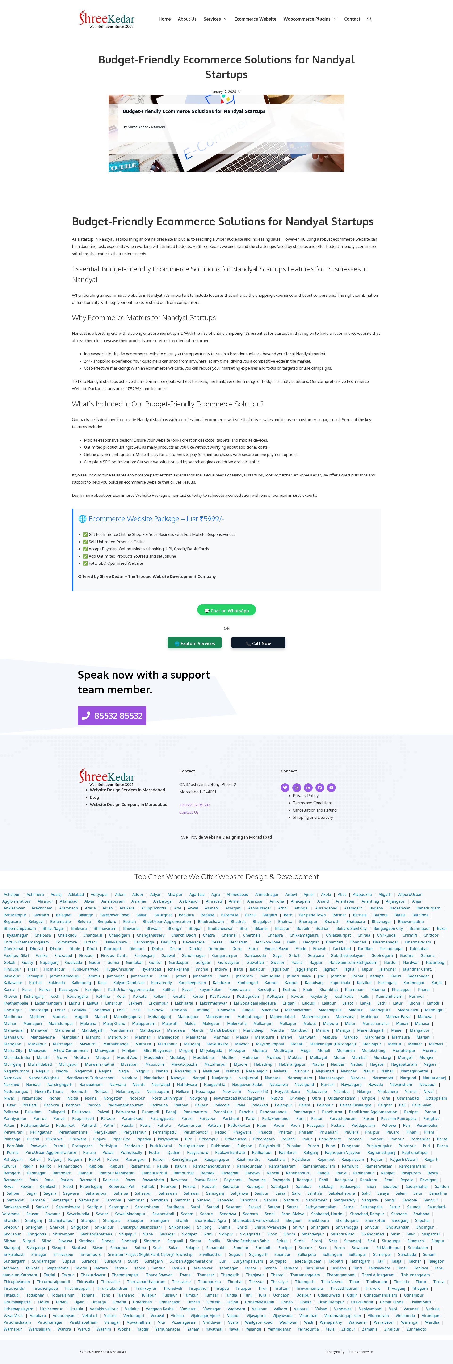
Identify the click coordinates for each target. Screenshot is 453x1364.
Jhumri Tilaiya (299, 976)
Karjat (437, 982)
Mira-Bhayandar (157, 1050)
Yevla (330, 1329)
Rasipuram (411, 1173)
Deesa (216, 942)
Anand (323, 901)
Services (212, 18)
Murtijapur (68, 1064)
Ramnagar (36, 1173)
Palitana (11, 1111)
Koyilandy (319, 996)
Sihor (272, 1234)
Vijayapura (256, 1315)
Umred (193, 1302)
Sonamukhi (216, 1247)
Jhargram (244, 976)
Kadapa (377, 976)
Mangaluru (14, 1037)
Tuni (248, 1295)
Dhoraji (36, 948)
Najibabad (325, 1071)
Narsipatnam (91, 1084)
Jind (321, 976)
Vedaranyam (64, 1315)
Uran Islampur (331, 1302)
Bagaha (376, 908)
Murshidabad (40, 1064)
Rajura (180, 1166)
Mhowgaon (105, 1050)
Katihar (168, 989)
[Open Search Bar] (369, 19)
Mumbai (359, 1057)
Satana (274, 1207)
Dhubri (56, 948)
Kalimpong (81, 982)
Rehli (323, 1179)
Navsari (327, 1084)
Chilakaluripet (338, 935)
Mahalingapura (127, 1016)
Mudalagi (178, 1057)
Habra (296, 962)
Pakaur (201, 1105)
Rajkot (45, 1166)
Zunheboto (416, 1329)
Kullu (364, 996)
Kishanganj (34, 996)
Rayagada (281, 1179)
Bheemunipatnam (20, 928)
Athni (283, 908)
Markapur (37, 1044)
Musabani (129, 1064)
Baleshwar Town (115, 915)
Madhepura (380, 1010)
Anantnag (370, 901)
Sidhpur (226, 1234)
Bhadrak (238, 921)
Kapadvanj (314, 982)
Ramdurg (350, 1166)
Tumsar (211, 1295)
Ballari (141, 915)
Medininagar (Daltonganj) (333, 1044)
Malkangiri (263, 1023)
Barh (288, 915)
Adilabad (76, 894)
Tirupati (222, 1288)
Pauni (279, 1125)
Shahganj (33, 1220)
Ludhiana (178, 1010)
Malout (309, 1023)
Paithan (181, 1105)
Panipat (411, 1111)
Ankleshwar (14, 908)
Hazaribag (435, 962)
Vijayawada (283, 1315)
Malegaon (211, 1023)
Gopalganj (49, 962)
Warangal (409, 1322)
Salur (418, 1193)
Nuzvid (277, 1098)
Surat (133, 1261)
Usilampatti (420, 1302)
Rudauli (209, 1186)
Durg (237, 948)
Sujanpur (282, 1254)
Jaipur (367, 969)
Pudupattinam (191, 1145)
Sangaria (370, 1200)
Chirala (364, 935)
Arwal (193, 908)
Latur (398, 1003)
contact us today (187, 495)
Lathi (382, 1003)
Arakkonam (42, 908)
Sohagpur (119, 1247)
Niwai (428, 1091)
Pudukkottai (161, 1145)
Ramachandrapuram (211, 1166)
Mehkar (415, 1044)
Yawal (234, 1329)
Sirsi (371, 1240)
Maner (397, 1030)
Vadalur (132, 1308)
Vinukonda (405, 1315)
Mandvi (322, 1030)
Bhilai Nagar (53, 928)
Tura (262, 1295)
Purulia (89, 1152)
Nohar (55, 1098)
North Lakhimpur (167, 1098)
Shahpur (88, 1220)
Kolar (121, 996)
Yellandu (253, 1329)
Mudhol (228, 1057)
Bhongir (175, 928)
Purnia (13, 1152)
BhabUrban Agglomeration (167, 921)
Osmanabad (408, 1098)
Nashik (139, 1084)
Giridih (295, 955)
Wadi (308, 1322)
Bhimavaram (105, 928)
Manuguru (264, 1037)
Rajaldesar (301, 1159)
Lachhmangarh (48, 1003)
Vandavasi (343, 1308)
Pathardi (89, 1125)
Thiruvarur (181, 1281)
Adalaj (56, 894)
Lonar (60, 1010)
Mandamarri (121, 1030)
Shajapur (135, 1220)
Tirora (438, 1281)
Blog (94, 797)
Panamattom (195, 1111)
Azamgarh (353, 908)
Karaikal (364, 982)
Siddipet (189, 1234)
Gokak (9, 962)
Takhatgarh (360, 1261)
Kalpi (102, 982)
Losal (136, 1010)
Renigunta (344, 1179)
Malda (190, 1023)
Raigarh (75, 1159)
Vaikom (280, 1308)
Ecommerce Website (256, 18)
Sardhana (175, 1207)
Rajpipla (96, 1166)
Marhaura (401, 1037)
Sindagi (108, 1240)
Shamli (182, 1220)
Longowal (101, 1010)
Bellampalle (60, 921)
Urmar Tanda (391, 1302)
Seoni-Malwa (292, 1213)
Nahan (162, 1071)
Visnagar (112, 1322)
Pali (402, 1105)
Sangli (390, 1200)
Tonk (105, 1295)
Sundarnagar (44, 1261)
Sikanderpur (313, 1234)
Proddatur (133, 1145)
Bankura (186, 915)
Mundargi (382, 1057)
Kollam (159, 996)
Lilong (414, 1003)
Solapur (192, 1247)
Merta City (13, 1050)
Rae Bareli (288, 1152)
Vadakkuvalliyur (104, 1308)
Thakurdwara (93, 1274)
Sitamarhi (416, 1240)
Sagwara (71, 1193)
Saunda (414, 1207)
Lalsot (348, 1003)
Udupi (43, 1302)
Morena (429, 1050)
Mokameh (346, 1050)
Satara (292, 1207)
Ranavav (252, 1173)
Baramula (229, 915)
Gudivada (73, 962)
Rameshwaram (378, 1166)
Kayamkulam (210, 989)
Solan (174, 1247)
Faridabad (342, 948)
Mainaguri (32, 1023)
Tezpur (68, 1274)
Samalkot (15, 1200)
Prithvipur (108, 1145)
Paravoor (207, 1118)
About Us (187, 18)
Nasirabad (161, 1084)
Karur (27, 989)
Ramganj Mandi (413, 1166)
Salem (401, 1193)
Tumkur (191, 1295)
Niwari (9, 1098)
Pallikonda (81, 1111)
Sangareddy (344, 1200)
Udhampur (414, 1295)
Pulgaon (244, 1145)
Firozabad (63, 955)
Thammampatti (125, 1274)
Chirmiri (410, 935)
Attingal (301, 908)
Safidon (442, 1186)
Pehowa (389, 1125)
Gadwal (168, 955)
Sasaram (234, 1207)
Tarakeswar (202, 1268)
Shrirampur (63, 1234)
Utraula (76, 1308)
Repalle (406, 1179)
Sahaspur (143, 1193)
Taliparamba (57, 1268)
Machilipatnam (298, 1010)
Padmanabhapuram (125, 1105)
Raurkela (111, 1179)
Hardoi (390, 962)
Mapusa (330, 1037)
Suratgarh (154, 1261)
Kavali (187, 989)
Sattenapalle (371, 1207)
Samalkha (438, 1193)
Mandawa (176, 1030)
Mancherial (65, 1030)
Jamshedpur (142, 976)
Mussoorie (154, 1064)
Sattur (394, 1207)
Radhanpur (262, 1152)
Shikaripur (104, 1227)
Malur (350, 1023)
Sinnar (195, 1240)
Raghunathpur (415, 1152)
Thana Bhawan (159, 1274)
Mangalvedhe (42, 1037)
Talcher (414, 1261)
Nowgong (198, 1098)
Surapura (113, 1261)
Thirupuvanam (17, 1281)
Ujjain (79, 1302)
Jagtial (349, 969)
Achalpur (12, 894)
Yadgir (143, 1329)
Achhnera (35, 894)
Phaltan (285, 1132)
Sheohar (422, 1220)
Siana (148, 1234)
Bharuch (332, 921)
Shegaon (294, 1220)
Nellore (182, 1091)
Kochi (55, 996)
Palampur (283, 1105)
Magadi (81, 1016)
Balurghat (163, 915)
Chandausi (92, 935)
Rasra (433, 1173)
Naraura (358, 1077)
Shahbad (421, 1213)
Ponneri (376, 1139)
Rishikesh (47, 1186)
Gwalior (278, 962)
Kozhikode (344, 996)
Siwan (98, 1247)
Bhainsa (285, 921)
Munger (426, 1057)
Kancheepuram (192, 982)
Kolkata (140, 996)
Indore (221, 969)
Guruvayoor (229, 962)
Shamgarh (159, 1220)
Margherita (375, 1037)
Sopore (305, 1247)
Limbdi (433, 1003)
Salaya (383, 1193)
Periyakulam (105, 1132)
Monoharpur (403, 1050)
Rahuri (35, 1159)
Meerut (394, 1044)
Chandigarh (119, 935)
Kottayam (275, 996)
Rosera (189, 1186)
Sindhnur (152, 1240)
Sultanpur (357, 1254)
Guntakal (134, 962)
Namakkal (13, 1077)
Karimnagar (414, 982)
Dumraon (217, 948)
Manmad (221, 1037)
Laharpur (113, 1003)
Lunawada (225, 1010)
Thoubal (235, 1281)
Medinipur (372, 1044)
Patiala (127, 1125)
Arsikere (127, 908)
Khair (308, 989)
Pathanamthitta (35, 1125)
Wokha (124, 1329)
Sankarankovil (16, 1207)
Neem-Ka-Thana (49, 1091)
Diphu (157, 948)
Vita (161, 1322)
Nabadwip (263, 1064)
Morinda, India (17, 1057)
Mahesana (345, 1016)
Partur (317, 1118)
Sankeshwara (68, 1207)
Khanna (378, 989)
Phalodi (265, 1132)
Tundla (231, 1295)
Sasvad (254, 1207)
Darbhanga (144, 942)
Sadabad (304, 1186)
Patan (9, 1125)
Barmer (339, 915)
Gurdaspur (179, 962)
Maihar (10, 1023)
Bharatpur (308, 921)
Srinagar (39, 1254)
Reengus (304, 1179)
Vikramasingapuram (342, 1315)
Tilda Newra (332, 1281)
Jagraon (331, 969)
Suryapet (278, 1261)
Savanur (53, 1213)
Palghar (385, 1105)
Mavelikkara (217, 1044)
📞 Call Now (258, 643)
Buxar (442, 928)
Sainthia (314, 1193)
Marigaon (12, 1044)
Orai (386, 1098)
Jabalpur (257, 969)
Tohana (88, 1295)
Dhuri (92, 948)
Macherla (269, 1010)
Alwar (89, 901)
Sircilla (214, 1240)
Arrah (108, 908)
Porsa (442, 1139)
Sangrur (431, 1200)
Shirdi (242, 1227)
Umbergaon (169, 1302)
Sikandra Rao (343, 1234)
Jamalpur (35, 976)
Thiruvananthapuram (146, 1281)
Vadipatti (188, 1308)
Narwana (117, 1084)
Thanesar (205, 1274)
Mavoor (242, 1044)
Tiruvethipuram (344, 1288)
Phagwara (242, 1132)
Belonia (84, 921)
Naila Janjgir (256, 1071)
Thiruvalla (85, 1281)
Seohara (250, 1213)
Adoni (120, 894)
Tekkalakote (379, 1268)
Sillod (46, 1240)
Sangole (410, 1200)
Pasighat (431, 1118)
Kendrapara (240, 989)
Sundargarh (14, 1261)
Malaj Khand (114, 1023)
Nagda (62, 1071)
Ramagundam (249, 1166)
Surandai (90, 1261)
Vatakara (38, 1315)
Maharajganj (159, 1016)
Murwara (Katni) (99, 1064)
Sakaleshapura (342, 1193)
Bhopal (195, 928)
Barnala (360, 915)
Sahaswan (168, 1193)
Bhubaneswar (220, 928)
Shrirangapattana (96, 1234)
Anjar (417, 901)
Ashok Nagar (259, 908)
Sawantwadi (163, 1213)
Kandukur (222, 982)
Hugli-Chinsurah (119, 969)
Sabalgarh (280, 1186)
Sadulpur (391, 1186)
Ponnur (397, 1139)
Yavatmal (214, 1329)
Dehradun (238, 942)
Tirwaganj (396, 1288)
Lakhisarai (184, 1003)
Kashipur (93, 989)
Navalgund (304, 1084)
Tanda (139, 1268)
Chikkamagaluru (304, 935)
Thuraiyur (279, 1281)
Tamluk (121, 1268)
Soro (323, 1247)
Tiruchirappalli (77, 1288)
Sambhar (136, 1200)
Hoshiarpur (54, 969)
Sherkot (57, 1227)
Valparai (301, 1308)
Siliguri (29, 1240)
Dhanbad (358, 942)
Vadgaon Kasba (160, 1308)
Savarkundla (78, 1213)
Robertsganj (91, 1186)
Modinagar (284, 1050)
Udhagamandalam (380, 1295)
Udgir (352, 1295)
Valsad (321, 1308)
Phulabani (329, 1132)
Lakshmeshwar (213, 1003)
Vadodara (236, 1308)
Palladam (33, 1111)
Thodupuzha (209, 1281)
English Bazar (277, 948)
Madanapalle (330, 1010)
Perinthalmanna (73, 1132)
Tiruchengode (45, 1288)
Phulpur (372, 1132)
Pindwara (77, 1139)
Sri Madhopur (388, 1247)
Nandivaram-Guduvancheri (90, 1077)
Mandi (197, 1030)
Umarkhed (142, 1302)
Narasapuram (299, 1077)
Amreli (234, 901)
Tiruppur (244, 1288)
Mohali (324, 1050)
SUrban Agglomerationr (191, 1261)
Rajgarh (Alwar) (404, 1159)
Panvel (59, 1118)
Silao (411, 1234)
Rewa (8, 1186)
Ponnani (355, 1139)
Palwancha (125, 1111)
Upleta (305, 1302)
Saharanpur (96, 1193)
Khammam (355, 989)
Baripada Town (312, 915)
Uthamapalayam (18, 1308)
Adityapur (99, 894)
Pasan (368, 1118)
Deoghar (311, 942)
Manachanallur (375, 1023)
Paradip (108, 1118)
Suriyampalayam (248, 1261)
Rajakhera (276, 1159)
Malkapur (288, 1023)
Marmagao (63, 1044)
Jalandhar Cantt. (417, 969)
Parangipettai (162, 1118)
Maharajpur (188, 1016)
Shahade (399, 1213)
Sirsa (333, 1240)
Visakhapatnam (83, 1322)
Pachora (51, 1105)
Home (165, 18)
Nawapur (427, 1084)
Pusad (108, 1152)
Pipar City (121, 1139)
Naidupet (211, 1071)
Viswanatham (139, 1322)
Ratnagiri (88, 1179)
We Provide (192, 837)
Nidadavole (317, 1091)
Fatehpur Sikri (16, 955)
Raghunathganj (381, 1152)
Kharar (424, 989)
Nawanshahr (401, 1084)
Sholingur (425, 1227)
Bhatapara (355, 921)
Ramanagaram (282, 1166)
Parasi (187, 1118)
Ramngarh (62, 1173)
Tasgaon (338, 1268)
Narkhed (11, 1084)
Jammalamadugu (65, 976)
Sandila (270, 1200)
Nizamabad (32, 1098)
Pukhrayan (221, 1145)
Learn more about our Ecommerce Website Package (119, 495)
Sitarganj (12, 1247)
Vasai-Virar (13, 1315)
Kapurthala (340, 982)
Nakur (368, 1071)
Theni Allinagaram (378, 1274)
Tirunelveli (173, 1288)
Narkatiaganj (434, 1077)
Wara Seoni (384, 1322)
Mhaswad (37, 1050)
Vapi (393, 1308)
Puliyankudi (269, 1145)
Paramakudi (132, 1118)
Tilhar (354, 1281)
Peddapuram (363, 1125)
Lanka (365, 1003)
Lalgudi (308, 1003)
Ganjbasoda (255, 955)
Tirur (262, 1288)
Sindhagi (129, 1240)
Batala (400, 915)
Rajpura (117, 1166)
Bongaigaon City (388, 928)
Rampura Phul (154, 1173)
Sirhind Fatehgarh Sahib (248, 1240)
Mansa (242, 1037)
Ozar (11, 1105)
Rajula (162, 1166)
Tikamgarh (305, 1281)
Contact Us (189, 812)
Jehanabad (202, 976)
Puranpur (407, 1145)
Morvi (61, 1057)
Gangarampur (225, 955)
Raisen (159, 1159)
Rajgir (28, 1166)
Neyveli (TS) (258, 1091)
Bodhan (323, 928)
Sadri (371, 1186)
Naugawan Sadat (247, 1084)
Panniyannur (15, 1118)
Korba (197, 996)
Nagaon (377, 1064)
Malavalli (170, 1023)
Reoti (389, 1179)
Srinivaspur (64, 1254)
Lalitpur (329, 1003)
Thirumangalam (415, 1274)
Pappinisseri (83, 1118)
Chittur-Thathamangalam (26, 942)
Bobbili (303, 928)
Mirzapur (237, 1050)
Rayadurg (257, 1179)
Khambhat (328, 989)
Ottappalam (436, 1098)
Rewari (26, 1186)
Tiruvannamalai (310, 1288)
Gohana (427, 955)
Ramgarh (12, 1173)
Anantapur (345, 901)
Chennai (229, 935)
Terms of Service (361, 1352)
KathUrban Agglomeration (131, 989)
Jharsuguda (270, 976)
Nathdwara (187, 1084)
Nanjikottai (248, 1077)
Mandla (277, 1030)
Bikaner (261, 928)
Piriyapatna (168, 1139)
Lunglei (248, 1010)
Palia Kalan (422, 1105)
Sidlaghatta (250, 1234)
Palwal (103, 1111)
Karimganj (387, 982)
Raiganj (54, 1159)
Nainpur (301, 1071)
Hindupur (12, 969)
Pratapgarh (82, 1145)
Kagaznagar (418, 976)
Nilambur (342, 1091)
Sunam (429, 1254)
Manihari (143, 1037)
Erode (301, 948)
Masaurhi (88, 1044)
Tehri (357, 1268)
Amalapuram (113, 901)
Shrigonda (37, 1234)
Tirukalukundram (112, 1288)
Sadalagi (326, 1186)
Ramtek (207, 1173)
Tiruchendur (15, 1288)
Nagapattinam (404, 1064)
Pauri (295, 1125)
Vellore (110, 1315)
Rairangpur (136, 1159)
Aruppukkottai (154, 908)
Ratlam (66, 1179)
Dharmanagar (385, 942)
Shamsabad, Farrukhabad (256, 1220)
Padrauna (159, 1105)
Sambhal (113, 1200)
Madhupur (13, 1016)
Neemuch (79, 1091)
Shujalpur (127, 1234)
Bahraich (41, 915)
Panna (430, 1111)
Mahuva (425, 1016)
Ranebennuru (298, 1173)
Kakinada (56, 982)
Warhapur (13, 1329)
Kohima (103, 996)
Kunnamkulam (389, 996)
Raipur (113, 1159)
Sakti (366, 1193)
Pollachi (289, 1139)
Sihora (289, 1234)
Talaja (396, 1261)
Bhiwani (154, 928)
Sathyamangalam (320, 1207)
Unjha (232, 1302)
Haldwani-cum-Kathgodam (353, 962)
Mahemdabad (282, 1016)
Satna (348, 1207)
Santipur (94, 1207)
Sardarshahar (147, 1207)
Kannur (271, 982)
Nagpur (142, 1071)
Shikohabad (179, 1227)
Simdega (87, 1240)
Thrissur (256, 1281)
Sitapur (438, 1240)
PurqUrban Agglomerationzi (50, 1152)
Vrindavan (212, 1322)
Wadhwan (288, 1322)
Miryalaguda (211, 1050)
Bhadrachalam (211, 921)
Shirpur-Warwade (270, 1227)
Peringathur (41, 1132)
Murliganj (12, 1064)
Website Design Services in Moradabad (127, 789)
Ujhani (61, 1302)
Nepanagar (206, 1091)
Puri (426, 1145)
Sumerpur (382, 1254)
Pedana (338, 1125)
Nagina (105, 1071)
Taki (380, 1261)
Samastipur (62, 1200)
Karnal (9, 989)
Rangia (323, 1173)
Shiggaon (79, 1227)
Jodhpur (338, 976)
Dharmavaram (418, 942)
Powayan (38, 1145)
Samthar (182, 1200)
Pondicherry (330, 1139)
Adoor (137, 894)
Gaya (277, 955)
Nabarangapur (292, 1064)
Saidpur (262, 1193)
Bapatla (207, 915)
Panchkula (223, 1111)
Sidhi (208, 1234)
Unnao (287, 1302)
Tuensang (125, 1295)
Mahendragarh (315, 1016)
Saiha (280, 1193)
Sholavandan (398, 1227)
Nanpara (273, 1077)
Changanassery (150, 935)
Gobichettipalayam (348, 955)
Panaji (171, 1111)
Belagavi (36, 921)
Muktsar (295, 1057)
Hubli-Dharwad (85, 969)
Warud (84, 1329)
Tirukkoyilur (146, 1288)
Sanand (203, 1200)
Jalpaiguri (12, 976)
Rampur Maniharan (117, 1173)
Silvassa (65, 1240)
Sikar (395, 1234)
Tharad (277, 1274)
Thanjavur (255, 1274)
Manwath (307, 1037)
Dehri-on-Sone (267, 942)
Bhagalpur (262, 921)
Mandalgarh (93, 1030)
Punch (313, 1145)
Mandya (343, 1030)
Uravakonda (362, 1302)
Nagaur (42, 1071)
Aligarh (385, 894)
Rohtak (147, 1186)
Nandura (129, 1077)
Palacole (222, 1105)
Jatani (181, 976)
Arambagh (68, 908)
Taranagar (228, 1268)
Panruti (40, 1118)
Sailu (296, 1193)
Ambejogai (162, 901)
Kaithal (35, 982)
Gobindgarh (382, 955)
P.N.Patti (29, 1105)
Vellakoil (89, 1315)
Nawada (375, 1084)
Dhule (74, 948)
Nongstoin (113, 1098)
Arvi (177, 908)
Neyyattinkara (287, 1091)
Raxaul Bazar (205, 1179)
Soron (339, 1247)
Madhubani (408, 1010)
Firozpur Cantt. (114, 955)
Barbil (250, 915)
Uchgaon (281, 1295)
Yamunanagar (167, 1329)
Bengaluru (107, 921)
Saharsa (121, 1193)
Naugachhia (214, 1084)
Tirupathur (198, 1288)
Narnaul (33, 1084)
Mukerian (251, 1057)
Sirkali (282, 1240)
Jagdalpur (280, 969)
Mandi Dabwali (223, 1030)
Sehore (206, 1213)
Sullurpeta (307, 1254)
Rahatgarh (13, 1159)
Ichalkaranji (178, 969)
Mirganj (186, 1050)
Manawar (39, 1030)
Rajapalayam (352, 1159)
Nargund (408, 1077)
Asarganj (233, 908)
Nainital (281, 1071)
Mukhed (273, 1057)
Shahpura (112, 1220)
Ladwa (92, 1003)
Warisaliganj (40, 1329)
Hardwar (411, 962)
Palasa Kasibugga (355, 1105)
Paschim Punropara (398, 1118)
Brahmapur (420, 928)
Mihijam (129, 1050)
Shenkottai (375, 1220)
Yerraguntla (308, 1329)
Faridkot (365, 948)
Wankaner (358, 1322)
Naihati (232, 1071)
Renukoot (369, 1179)
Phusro (392, 1132)
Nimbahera (388, 1091)
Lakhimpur (158, 1003)
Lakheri (135, 1003)
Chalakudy (67, 935)
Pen (406, 1125)
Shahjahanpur (61, 1220)
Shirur (298, 1227)
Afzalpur (175, 894)
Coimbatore (66, 942)
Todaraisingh (63, 1295)
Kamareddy (161, 982)
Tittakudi (12, 1295)
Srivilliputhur (210, 1254)
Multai (339, 1057)
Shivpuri (372, 1227)
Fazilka (42, 955)
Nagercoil (83, 1071)
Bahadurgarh (428, 908)
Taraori (251, 1268)
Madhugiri (434, 1010)
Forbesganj (144, 955)
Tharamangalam (305, 1274)
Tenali (402, 1268)
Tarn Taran (314, 1268)
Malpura (330, 1023)
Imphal (202, 969)
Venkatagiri (133, 1315)
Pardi (250, 1118)
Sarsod (213, 1207)
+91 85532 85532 (194, 804)
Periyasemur (134, 1132)
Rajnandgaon (70, 1166)
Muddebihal (204, 1057)
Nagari (430, 1064)
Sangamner (316, 1200)
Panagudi (150, 1111)
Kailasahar (13, 982)
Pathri (109, 1125)
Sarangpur (118, 1207)
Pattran (214, 1125)
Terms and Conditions (313, 802)
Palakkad (260, 1105)
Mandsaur (300, 1030)
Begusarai (13, 921)
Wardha (432, 1322)
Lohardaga (38, 1010)
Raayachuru (197, 1152)
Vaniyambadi (370, 1308)
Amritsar (255, 901)
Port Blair (15, 1145)
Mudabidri (153, 1057)
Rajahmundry (248, 1159)
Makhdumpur (61, 1023)
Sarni (195, 1207)
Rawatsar (179, 1179)
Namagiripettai (414, 1071)
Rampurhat (184, 1173)
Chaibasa (43, 935)
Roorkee (168, 1186)
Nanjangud (222, 1077)
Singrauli (175, 1240)
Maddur (355, 1010)
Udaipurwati (329, 1295)
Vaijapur (259, 1308)
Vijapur (233, 1315)
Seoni (270, 1213)
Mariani (423, 1037)
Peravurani (13, 1132)
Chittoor (431, 935)
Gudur (95, 962)
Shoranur (12, 1234)
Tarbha (270, 1268)
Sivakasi (79, 1247)
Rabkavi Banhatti (230, 1152)
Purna (442, 1145)
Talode (81, 1268)
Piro (188, 1139)
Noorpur (137, 1098)
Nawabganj (351, 1084)
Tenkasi (421, 1268)
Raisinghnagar (184, 1159)
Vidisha (177, 1315)
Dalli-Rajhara (115, 942)
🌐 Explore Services (194, 643)
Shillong (204, 1227)
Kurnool (416, 996)
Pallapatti (56, 1111)
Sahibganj (215, 1193)
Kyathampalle (16, 1003)
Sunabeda (407, 1254)
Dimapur (137, 948)
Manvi (286, 1037)
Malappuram (143, 1023)
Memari (436, 1044)
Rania (341, 1173)
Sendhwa (228, 1213)
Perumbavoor (196, 1132)
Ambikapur (189, 901)
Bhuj (244, 928)
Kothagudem (248, 996)
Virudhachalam (17, 1322)
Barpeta (380, 915)
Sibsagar (167, 1234)
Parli (300, 1118)
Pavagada (315, 1125)
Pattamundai (189, 1125)
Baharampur (15, 915)
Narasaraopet (331, 1077)
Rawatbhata (153, 1179)
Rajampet (326, 1159)
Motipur (103, 1057)
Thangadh (230, 1274)
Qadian (173, 1152)
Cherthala (252, 935)
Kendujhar (266, 989)
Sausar (32, 1213)
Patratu (164, 1125)
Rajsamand (140, 1166)
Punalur (294, 1145)
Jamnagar (115, 976)
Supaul (69, 1261)
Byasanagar (17, 935)
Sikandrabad (372, 1234)
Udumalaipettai (17, 1302)
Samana (37, 1200)
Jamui (164, 976)
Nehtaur (101, 1091)
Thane (185, 1274)
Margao (351, 1037)
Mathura (143, 1044)
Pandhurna (332, 1111)
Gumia (113, 962)
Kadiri (395, 976)
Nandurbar (154, 1077)
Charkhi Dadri (183, 935)
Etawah (319, 948)
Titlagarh (420, 1288)
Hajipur (316, 962)
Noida (72, 1098)
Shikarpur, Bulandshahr (141, 1227)
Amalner (139, 901)
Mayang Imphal (270, 1044)
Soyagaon (360, 1247)
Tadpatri (335, 1261)
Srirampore (91, 1254)
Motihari (81, 1057)
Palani (304, 1105)
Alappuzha (362, 894)
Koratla (178, 996)
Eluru (253, 948)
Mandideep (253, 1030)
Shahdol (11, 1220)
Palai (240, 1105)
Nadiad (357, 1064)
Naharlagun (185, 1071)
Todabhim (35, 1295)
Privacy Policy (306, 795)
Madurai (59, 1016)
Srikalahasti (14, 1254)
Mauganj (192, 1044)
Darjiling (168, 942)
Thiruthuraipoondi (53, 1281)
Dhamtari (334, 942)
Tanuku (178, 1268)
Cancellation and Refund (315, 810)
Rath (33, 1179)
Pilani (429, 1132)
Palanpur (325, 1105)
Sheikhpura (318, 1220)
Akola (326, 894)
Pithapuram (235, 1139)
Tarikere (291, 1268)
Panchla (246, 1111)
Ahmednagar (267, 894)
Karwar (45, 989)
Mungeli (405, 1057)
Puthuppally (131, 1152)
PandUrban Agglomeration (373, 1111)
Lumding (202, 1010)
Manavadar (14, 1030)
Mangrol (93, 1037)
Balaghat (64, 915)
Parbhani (231, 1118)
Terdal (49, 1274)
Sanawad (225, 1200)
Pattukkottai (239, 1125)
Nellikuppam (158, 1091)
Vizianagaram (184, 1322)
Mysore (240, 1064)
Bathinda (420, 915)
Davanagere (194, 942)
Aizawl (291, 894)
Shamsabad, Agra (210, 1220)
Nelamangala (128, 1091)
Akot (342, 894)
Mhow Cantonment (70, 1050)
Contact (352, 18)
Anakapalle (300, 901)
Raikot (94, 1159)
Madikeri (38, 1016)
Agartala (197, 894)
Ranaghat (230, 1173)
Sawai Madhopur (130, 1213)
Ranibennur (363, 1173)
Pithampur (208, 1139)
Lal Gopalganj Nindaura (255, 1003)
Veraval (157, 1315)
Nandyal (178, 1077)
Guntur (155, 962)
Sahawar (191, 1193)
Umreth (214, 1302)
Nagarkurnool (16, 1071)
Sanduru (291, 1200)
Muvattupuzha (184, 1064)
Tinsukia (401, 1281)
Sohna (140, 1247)
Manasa (422, 1023)
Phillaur (306, 1132)
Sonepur (241, 1247)
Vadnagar (212, 1308)
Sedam (187, 1213)
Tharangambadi (341, 1274)
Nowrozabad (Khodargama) (239, 1098)
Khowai (10, 996)
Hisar (32, 969)
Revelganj (428, 1179)
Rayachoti (233, 1179)
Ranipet (388, 1173)
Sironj (316, 1240)
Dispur (176, 948)
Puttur (154, 1152)
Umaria (119, 1302)
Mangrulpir (118, 1037)
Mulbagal (318, 1057)
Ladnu (74, 1003)
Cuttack (90, 942)
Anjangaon (395, 901)
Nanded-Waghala (44, 1077)
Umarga (98, 1302)
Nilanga (364, 1091)
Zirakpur (392, 1329)
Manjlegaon (168, 1037)
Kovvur (297, 996)
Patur (262, 1125)
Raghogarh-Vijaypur (343, 1152)
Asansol (212, 908)
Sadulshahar (417, 1186)
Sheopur (11, 1227)
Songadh (264, 1247)
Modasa (259, 1050)
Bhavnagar (381, 921)
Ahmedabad (237, 894)
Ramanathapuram (318, 1166)
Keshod (289, 989)
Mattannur (167, 1044)
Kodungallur (78, 996)
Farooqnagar (391, 948)
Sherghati (34, 1227)
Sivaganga (36, 1247)
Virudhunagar (50, 1322)
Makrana (88, 1023)
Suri (222, 1261)
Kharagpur (401, 989)
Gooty (27, 962)
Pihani (411, 1132)
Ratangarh (13, 1179)
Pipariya (144, 1139)
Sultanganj (332, 1254)
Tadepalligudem (307, 1261)
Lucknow (155, 1010)
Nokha (91, 1098)
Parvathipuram (343, 1118)
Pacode (94, 1105)
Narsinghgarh (59, 1084)
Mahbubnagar (250, 1016)
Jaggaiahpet (306, 969)
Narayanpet (382, 1077)
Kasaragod (68, 989)
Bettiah (129, 921)
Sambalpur (89, 1200)
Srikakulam (418, 1247)
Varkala (433, 1308)
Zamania (370, 1329)
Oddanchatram (341, 1098)
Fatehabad (419, 948)
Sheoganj (400, 1220)
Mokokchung (374, 1050)
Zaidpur (348, 1329)
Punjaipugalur (379, 1145)
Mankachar (196, 1037)
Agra (215, 894)
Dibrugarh (113, 948)
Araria (90, 908)
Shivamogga (347, 1227)
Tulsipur (170, 1295)
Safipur (13, 1193)
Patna (145, 1125)
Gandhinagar (193, 955)
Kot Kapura (220, 996)
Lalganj (289, 1003)
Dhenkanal (13, 948)
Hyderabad (151, 969)
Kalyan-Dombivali (128, 982)
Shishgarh (320, 1227)
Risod (68, 1186)
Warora (64, 1329)
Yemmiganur (279, 1329)
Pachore (73, 1105)
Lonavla (79, 1010)
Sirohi (299, 1240)
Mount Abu (127, 1057)
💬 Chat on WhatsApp (226, 610)
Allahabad (69, 901)
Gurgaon (203, 962)
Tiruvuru (373, 1288)
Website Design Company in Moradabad (129, 804)
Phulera (351, 1132)
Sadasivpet (350, 1186)
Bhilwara (79, 928)
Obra (316, 1098)
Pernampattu (165, 1132)
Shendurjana (347, 1220)
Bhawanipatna (411, 921)
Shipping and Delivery (313, 817)
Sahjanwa (239, 1193)
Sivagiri (58, 1247)
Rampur (85, 1173)
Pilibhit (33, 1139)
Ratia (49, 1179)
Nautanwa (278, 1084)
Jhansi (224, 976)
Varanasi (411, 1308)
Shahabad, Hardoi (327, 1213)
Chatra (209, 935)
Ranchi (273, 1173)
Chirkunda (386, 935)
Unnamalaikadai (259, 1302)
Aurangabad (326, 908)
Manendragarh (370, 1030)
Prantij (59, 1145)
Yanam (193, 1329)
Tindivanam (376, 1281)
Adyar (155, 894)
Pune (330, 1145)
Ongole (368, 1098)
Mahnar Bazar (398, 1016)
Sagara (50, 1193)
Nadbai (337, 1064)
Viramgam (431, 1315)
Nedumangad (16, 1091)
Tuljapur (148, 1295)
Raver (131, 1179)
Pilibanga (12, 1139)
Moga (305, 1050)
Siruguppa (391, 1240)
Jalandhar (387, 969)
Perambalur (427, 1125)
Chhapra (275, 935)
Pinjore (99, 1139)
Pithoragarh (264, 1139)
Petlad (220, 1132)
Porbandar (420, 1139)
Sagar (32, 1193)
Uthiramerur (51, 1308)
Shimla (224, 1227)
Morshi (43, 1057)
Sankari (42, 1207)
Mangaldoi (419, 1030)
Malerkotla (237, 1023)
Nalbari (387, 1071)
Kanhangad (247, 982)
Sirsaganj (352, 1240)
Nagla (123, 1071)
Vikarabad (308, 1315)
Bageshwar (400, 908)
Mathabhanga (116, 1044)
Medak (297, 1044)
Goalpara (315, 955)
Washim (104, 1329)
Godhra (407, 955)
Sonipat (285, 1247)
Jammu (94, 976)
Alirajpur (45, 901)
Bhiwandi (131, 928)
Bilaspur (282, 928)
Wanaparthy (331, 1322)
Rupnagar (255, 1186)
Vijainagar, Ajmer (205, 1315)
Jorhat (357, 976)
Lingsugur (13, 1010)
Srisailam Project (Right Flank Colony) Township (150, 1254)
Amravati (214, 901)
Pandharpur (304, 1111)
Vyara (233, 1322)
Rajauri (377, 1159)
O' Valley (297, 1098)
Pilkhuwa (54, 1139)
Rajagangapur (217, 1159)
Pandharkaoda (273, 1111)
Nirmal (411, 1091)
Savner (102, 1213)
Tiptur (421, 1281)
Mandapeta (150, 1030)
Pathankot (65, 1125)
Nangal (198, 1077)
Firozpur (86, 955)
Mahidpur (370, 1016)
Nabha (318, 1064)
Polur (307, 1139)
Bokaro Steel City (351, 928)
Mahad (101, 1016)
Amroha (277, 901)
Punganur (351, 1145)
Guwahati (255, 962)
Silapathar (431, 1234)
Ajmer (309, 894)
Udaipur (303, 1295)
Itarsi (238, 969)
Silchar (10, 1240)
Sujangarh (258, 1254)
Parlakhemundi (275, 1118)
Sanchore (248, 1200)
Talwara (101, 1268)
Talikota (32, 1268)
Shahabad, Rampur (367, 1213)
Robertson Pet (121, 1186)
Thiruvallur (110, 1281)
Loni (121, 1010)
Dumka (195, 948)
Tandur (158, 1268)
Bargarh (269, 915)
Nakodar (349, 1071)
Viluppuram (378, 1315)
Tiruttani (281, 1288)
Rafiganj (310, 1152)
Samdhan (159, 1200)
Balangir (86, 915)
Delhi (291, 942)
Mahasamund (218, 1016)
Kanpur (291, 982)
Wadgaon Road (259, 1322)
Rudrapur (231, 1186)
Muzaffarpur (215, 1064)
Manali (402, 1023)
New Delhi (232, 1091)
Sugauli (235, 1254)
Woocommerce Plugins (307, 18)
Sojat (157, 1247)
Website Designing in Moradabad (238, 837)
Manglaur (70, 1037)
